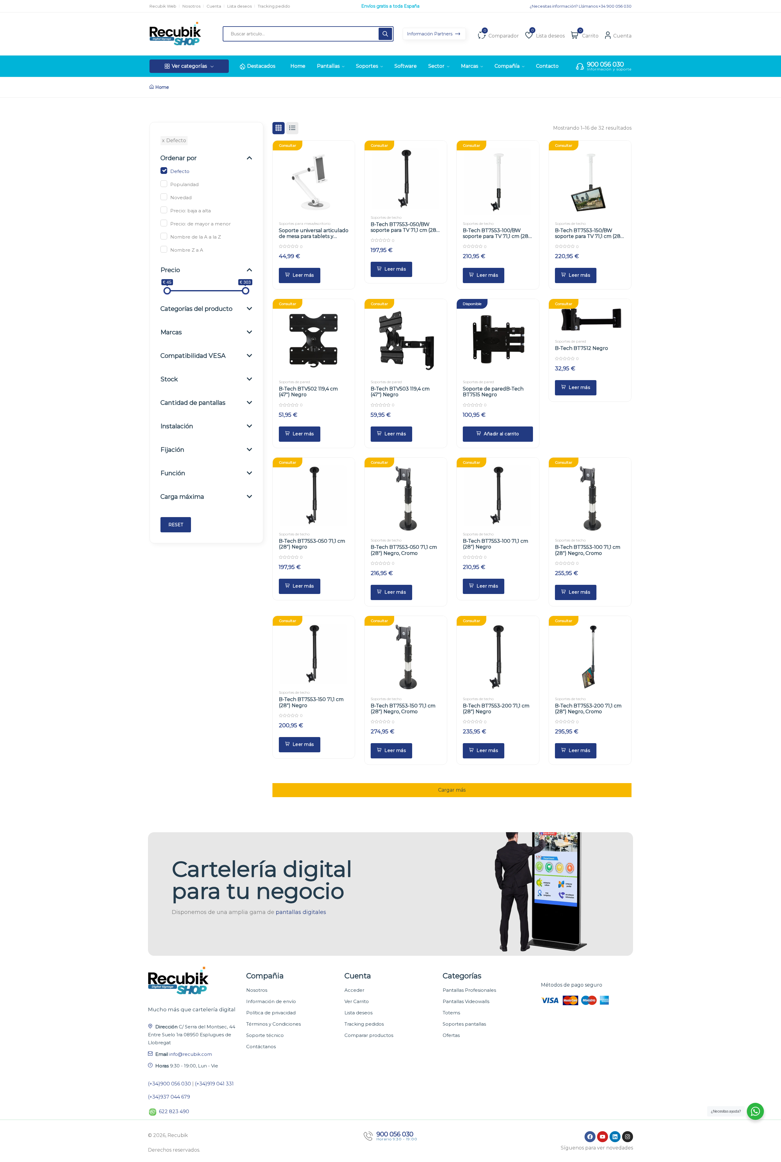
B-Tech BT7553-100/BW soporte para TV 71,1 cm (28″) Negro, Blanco (497, 236)
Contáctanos (261, 1046)
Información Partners (430, 34)
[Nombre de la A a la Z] (163, 236)
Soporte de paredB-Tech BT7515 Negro (493, 392)
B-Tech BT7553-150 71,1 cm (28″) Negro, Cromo (403, 708)
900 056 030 (605, 64)
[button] (498, 434)
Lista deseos (239, 6)
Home (162, 87)
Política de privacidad (271, 1013)
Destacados (261, 66)
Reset (175, 524)
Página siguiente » (452, 787)
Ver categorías (189, 66)
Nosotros (191, 6)
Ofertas (451, 1035)
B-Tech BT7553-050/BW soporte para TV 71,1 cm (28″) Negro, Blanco (405, 230)
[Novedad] (163, 196)
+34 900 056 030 (615, 6)
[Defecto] (163, 170)
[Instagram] (627, 1136)
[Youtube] (602, 1136)
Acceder (354, 990)
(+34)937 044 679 (169, 1097)
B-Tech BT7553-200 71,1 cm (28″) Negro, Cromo (588, 708)
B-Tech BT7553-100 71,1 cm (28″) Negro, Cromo (587, 550)
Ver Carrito (356, 1001)
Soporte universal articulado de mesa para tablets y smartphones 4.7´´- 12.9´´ (313, 236)
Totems (451, 1013)
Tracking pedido (274, 6)
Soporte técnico (265, 1035)
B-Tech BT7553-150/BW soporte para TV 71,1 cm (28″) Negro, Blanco (589, 236)
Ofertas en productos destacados (390, 6)
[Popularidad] (163, 183)
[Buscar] (385, 34)
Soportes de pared (294, 382)
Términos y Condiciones (273, 1024)
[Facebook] (590, 1136)
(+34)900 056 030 (169, 1084)
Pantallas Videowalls (466, 1001)
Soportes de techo (386, 217)
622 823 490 (174, 1111)
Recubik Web (162, 6)
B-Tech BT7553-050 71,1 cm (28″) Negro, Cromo (404, 550)
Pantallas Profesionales (469, 990)
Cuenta (214, 6)
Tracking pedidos (364, 1024)
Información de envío (271, 1001)
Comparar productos (368, 1035)
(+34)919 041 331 (214, 1084)
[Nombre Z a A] (163, 249)
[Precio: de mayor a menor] (163, 223)
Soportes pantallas (464, 1024)
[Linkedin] (615, 1136)
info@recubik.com (190, 1054)
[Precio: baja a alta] (163, 210)
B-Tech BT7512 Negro (581, 348)
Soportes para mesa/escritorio (304, 223)
